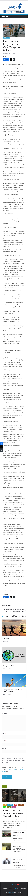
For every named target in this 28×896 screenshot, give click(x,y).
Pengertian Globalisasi (11, 666)
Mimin (14, 53)
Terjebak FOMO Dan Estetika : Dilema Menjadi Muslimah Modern (13, 813)
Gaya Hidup (10, 804)
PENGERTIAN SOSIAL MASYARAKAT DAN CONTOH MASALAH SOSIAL (14, 610)
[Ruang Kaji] (3, 16)
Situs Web (4, 748)
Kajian (15, 804)
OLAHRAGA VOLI (8, 605)
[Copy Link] (14, 59)
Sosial (9, 807)
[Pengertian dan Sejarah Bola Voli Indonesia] (14, 675)
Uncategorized (7, 37)
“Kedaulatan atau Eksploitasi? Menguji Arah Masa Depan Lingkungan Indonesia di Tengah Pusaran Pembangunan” (19, 849)
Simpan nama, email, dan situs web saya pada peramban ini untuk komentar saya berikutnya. (13, 760)
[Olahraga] (14, 620)
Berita (5, 804)
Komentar (5, 713)
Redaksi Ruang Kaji (15, 819)
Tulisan (13, 807)
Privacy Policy (12, 769)
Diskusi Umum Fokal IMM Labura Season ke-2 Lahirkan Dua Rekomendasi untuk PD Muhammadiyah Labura (19, 862)
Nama (4, 733)
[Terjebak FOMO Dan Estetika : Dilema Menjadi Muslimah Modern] (14, 795)
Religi (5, 807)
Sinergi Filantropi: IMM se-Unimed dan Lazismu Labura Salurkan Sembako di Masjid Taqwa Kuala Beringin (19, 835)
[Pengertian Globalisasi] (14, 648)
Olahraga (6, 638)
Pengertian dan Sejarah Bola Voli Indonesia (13, 691)
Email (4, 741)
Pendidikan (21, 804)
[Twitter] (11, 59)
